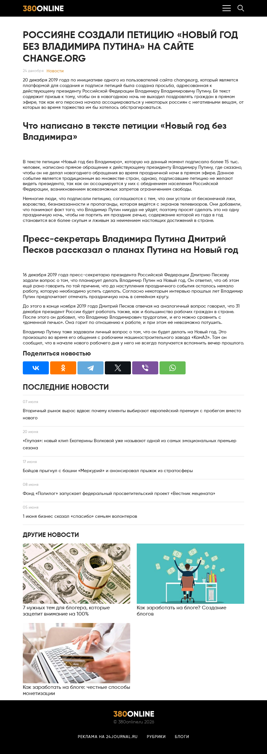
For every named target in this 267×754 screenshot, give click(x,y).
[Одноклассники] (63, 367)
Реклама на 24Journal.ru (108, 737)
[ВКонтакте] (36, 367)
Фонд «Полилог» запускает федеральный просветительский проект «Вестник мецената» (119, 493)
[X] (118, 367)
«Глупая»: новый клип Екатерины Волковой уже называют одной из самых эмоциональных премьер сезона (129, 444)
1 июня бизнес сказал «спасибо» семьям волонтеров (80, 516)
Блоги (182, 737)
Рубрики (156, 737)
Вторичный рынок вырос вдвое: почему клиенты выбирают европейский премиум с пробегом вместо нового (132, 414)
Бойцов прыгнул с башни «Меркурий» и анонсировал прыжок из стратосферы (108, 471)
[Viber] (145, 367)
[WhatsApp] (173, 367)
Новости (55, 71)
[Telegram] (90, 367)
